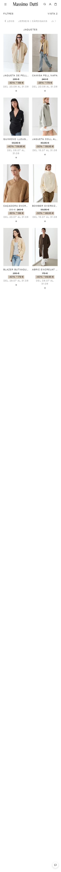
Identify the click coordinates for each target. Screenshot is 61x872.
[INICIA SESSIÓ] (50, 4)
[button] (5, 21)
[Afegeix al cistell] (16, 91)
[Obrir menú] (5, 4)
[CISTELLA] (56, 4)
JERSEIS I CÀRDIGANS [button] (33, 21)
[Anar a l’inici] (25, 4)
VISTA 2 (53, 14)
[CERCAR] (45, 4)
